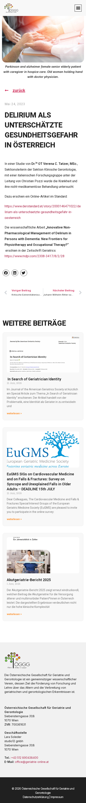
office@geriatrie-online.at (32, 761)
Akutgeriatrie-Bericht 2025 (29, 580)
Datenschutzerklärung (36, 797)
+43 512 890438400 (24, 757)
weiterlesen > (14, 413)
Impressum (57, 797)
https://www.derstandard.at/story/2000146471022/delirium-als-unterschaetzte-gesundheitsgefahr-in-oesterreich (43, 212)
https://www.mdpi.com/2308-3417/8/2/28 (34, 256)
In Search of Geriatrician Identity (34, 379)
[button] (78, 8)
